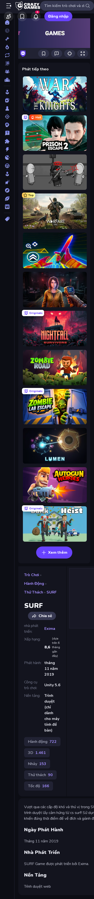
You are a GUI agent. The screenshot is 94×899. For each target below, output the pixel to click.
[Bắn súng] (7, 117)
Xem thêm (57, 552)
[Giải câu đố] (7, 133)
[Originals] (7, 63)
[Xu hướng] (7, 47)
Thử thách (33, 592)
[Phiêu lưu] (7, 190)
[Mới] (7, 39)
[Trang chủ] (7, 22)
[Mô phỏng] (7, 174)
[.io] (7, 157)
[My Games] (22, 16)
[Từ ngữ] (7, 207)
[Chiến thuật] (7, 125)
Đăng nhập (58, 16)
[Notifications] (35, 16)
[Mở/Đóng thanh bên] (8, 6)
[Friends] (8, 16)
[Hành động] (7, 149)
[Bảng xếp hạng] (7, 80)
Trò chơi (31, 575)
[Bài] (7, 100)
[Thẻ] (7, 219)
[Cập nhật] (7, 55)
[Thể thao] (7, 198)
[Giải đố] (7, 141)
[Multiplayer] (7, 71)
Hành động (34, 583)
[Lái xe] (7, 166)
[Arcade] (7, 92)
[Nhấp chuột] (7, 182)
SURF (52, 592)
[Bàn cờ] (7, 108)
